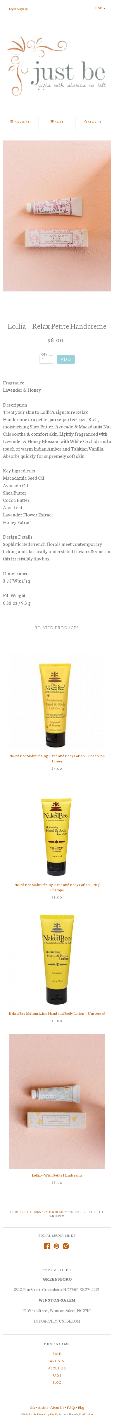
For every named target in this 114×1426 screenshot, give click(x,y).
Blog (57, 1382)
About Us (57, 1368)
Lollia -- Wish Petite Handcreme (57, 1174)
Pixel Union (86, 1414)
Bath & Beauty (55, 1212)
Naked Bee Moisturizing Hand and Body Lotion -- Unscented (57, 1013)
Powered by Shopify (47, 1414)
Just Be (32, 1414)
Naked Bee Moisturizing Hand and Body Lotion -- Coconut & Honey (57, 758)
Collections (31, 1212)
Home (14, 1212)
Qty (45, 354)
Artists (57, 1361)
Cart (59, 122)
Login (12, 8)
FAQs (57, 1375)
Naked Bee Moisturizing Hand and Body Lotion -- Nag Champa (57, 887)
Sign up (22, 8)
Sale (57, 1353)
